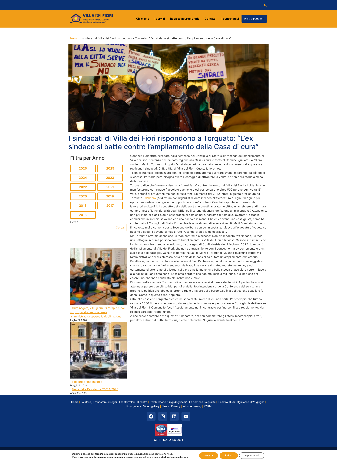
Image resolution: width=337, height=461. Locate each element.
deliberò (151, 198)
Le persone (196, 402)
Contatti (210, 18)
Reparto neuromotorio (185, 18)
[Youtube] (185, 416)
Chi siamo (142, 18)
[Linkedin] (174, 416)
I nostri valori (127, 402)
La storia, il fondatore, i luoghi (99, 402)
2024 (83, 178)
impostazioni (180, 457)
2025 (110, 168)
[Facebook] (151, 416)
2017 (110, 205)
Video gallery (151, 406)
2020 (83, 196)
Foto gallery (133, 406)
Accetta (208, 455)
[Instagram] (162, 416)
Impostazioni (252, 455)
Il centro (142, 402)
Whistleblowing (192, 406)
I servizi (159, 18)
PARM (208, 406)
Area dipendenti (254, 18)
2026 (83, 168)
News (165, 406)
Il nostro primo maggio (87, 381)
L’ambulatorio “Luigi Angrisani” (168, 402)
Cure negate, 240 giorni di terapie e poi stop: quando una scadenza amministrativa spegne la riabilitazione (97, 312)
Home (74, 402)
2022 (83, 187)
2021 (110, 187)
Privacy (175, 406)
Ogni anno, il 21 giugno (251, 402)
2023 (110, 178)
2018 (83, 205)
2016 (83, 215)
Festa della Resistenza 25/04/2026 (95, 389)
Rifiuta (229, 455)
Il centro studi (230, 18)
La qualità (210, 402)
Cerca (74, 222)
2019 (110, 196)
